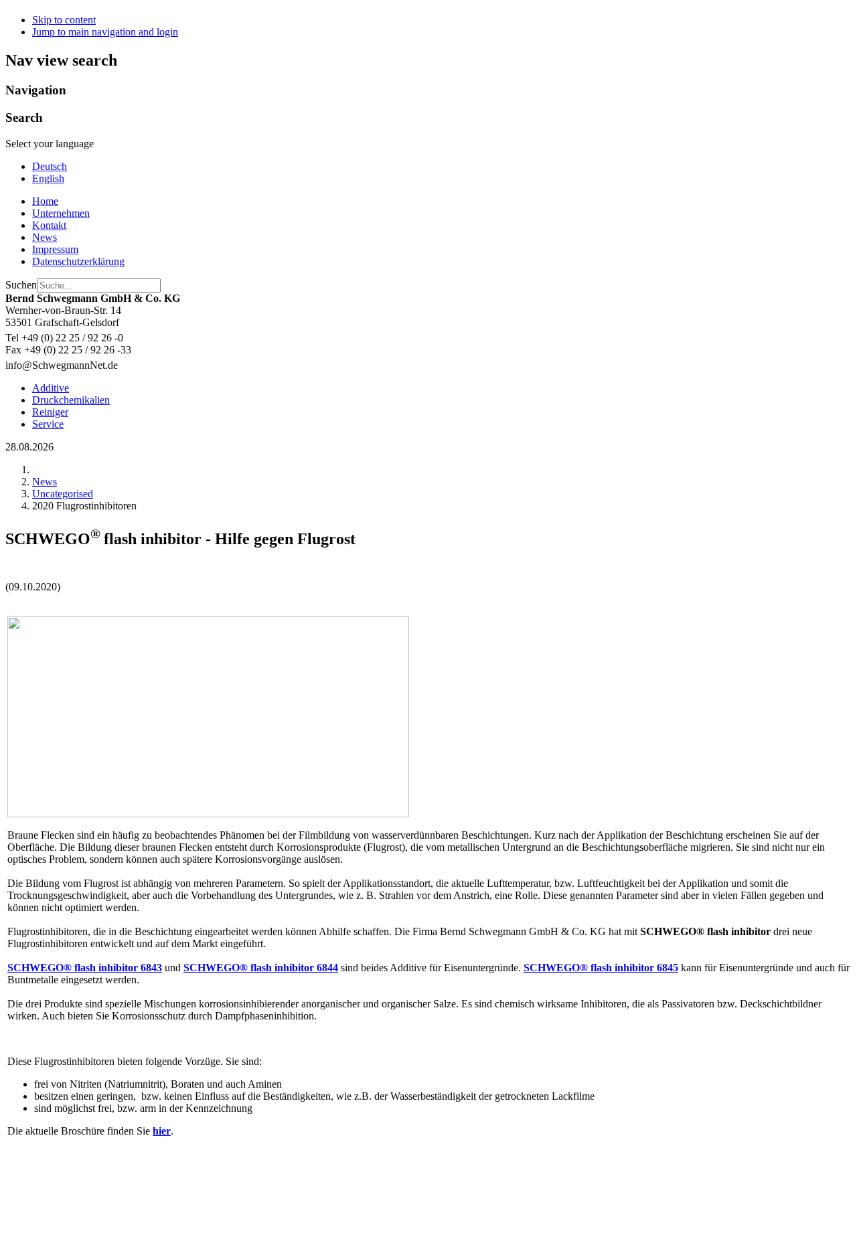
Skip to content (64, 19)
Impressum (55, 249)
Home (45, 201)
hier (162, 1131)
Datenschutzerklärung (78, 261)
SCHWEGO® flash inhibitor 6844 (260, 967)
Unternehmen (61, 213)
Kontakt (49, 225)
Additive (50, 388)
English (48, 178)
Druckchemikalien (71, 400)
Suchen (21, 285)
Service (48, 424)
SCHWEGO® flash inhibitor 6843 (84, 967)
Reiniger (50, 412)
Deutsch (49, 166)
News (44, 237)
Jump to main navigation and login (105, 31)
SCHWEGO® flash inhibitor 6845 (601, 967)
